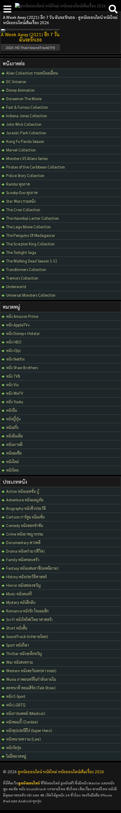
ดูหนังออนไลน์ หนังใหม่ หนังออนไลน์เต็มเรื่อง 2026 (61, 771)
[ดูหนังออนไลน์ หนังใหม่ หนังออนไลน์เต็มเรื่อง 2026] (60, 5)
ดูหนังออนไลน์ (29, 783)
